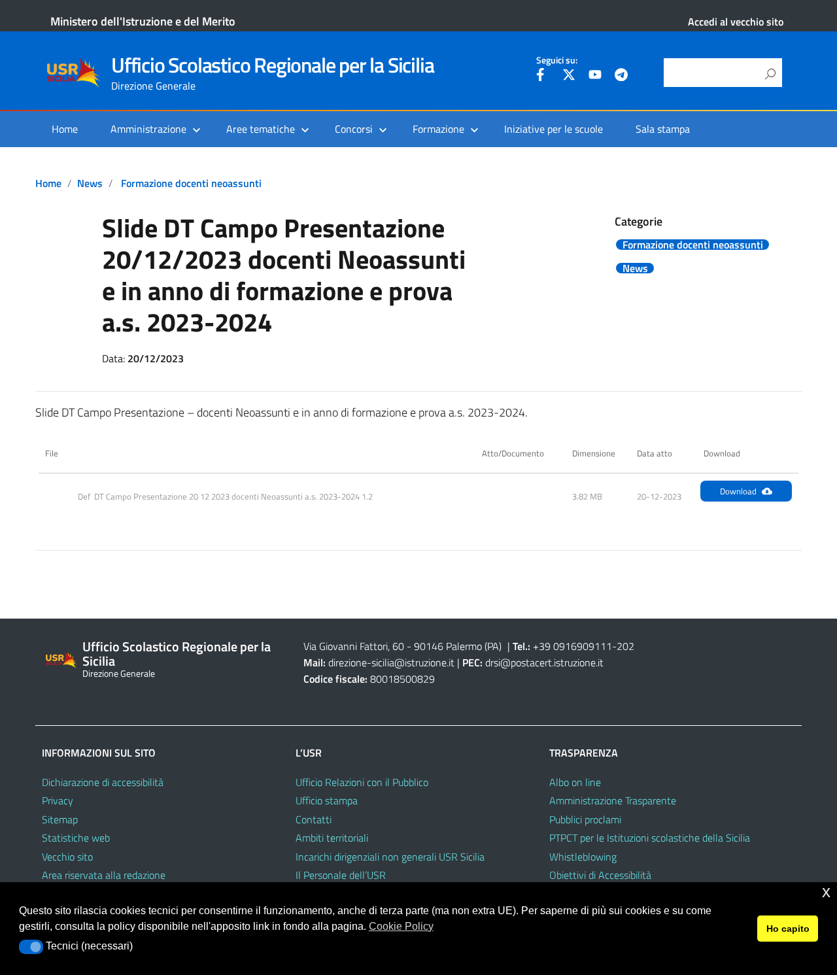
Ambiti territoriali (332, 838)
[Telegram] (621, 76)
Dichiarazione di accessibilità (102, 782)
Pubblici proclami (585, 819)
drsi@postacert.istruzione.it (544, 662)
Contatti (314, 819)
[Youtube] (595, 76)
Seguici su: (556, 60)
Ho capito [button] (788, 928)
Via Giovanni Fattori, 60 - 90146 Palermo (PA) (402, 646)
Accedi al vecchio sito (735, 21)
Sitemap (60, 819)
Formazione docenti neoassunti (191, 183)
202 (625, 646)
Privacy (57, 800)
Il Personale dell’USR (341, 875)
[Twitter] (568, 76)
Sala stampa (663, 129)
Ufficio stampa (327, 800)
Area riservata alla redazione (103, 875)
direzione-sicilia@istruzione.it (391, 662)
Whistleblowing (583, 856)
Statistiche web (76, 838)
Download (738, 491)
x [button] (826, 891)
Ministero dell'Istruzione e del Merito (142, 21)
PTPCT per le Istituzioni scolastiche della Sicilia (649, 838)
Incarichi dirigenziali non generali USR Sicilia (390, 856)
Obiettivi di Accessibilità (600, 875)
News (90, 183)
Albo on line (575, 782)
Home (65, 129)
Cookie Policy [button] (401, 926)
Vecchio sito (67, 856)
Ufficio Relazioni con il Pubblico (362, 782)
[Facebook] (542, 76)
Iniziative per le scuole (553, 129)
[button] (31, 947)
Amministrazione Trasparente (612, 800)
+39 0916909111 (572, 646)
